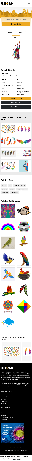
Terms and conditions (13, 450)
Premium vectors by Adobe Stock (14, 119)
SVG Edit (3, 399)
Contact (3, 415)
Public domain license (7, 417)
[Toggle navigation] (29, 3)
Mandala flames (8, 311)
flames (12, 189)
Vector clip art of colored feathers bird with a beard (8, 325)
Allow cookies (17, 459)
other (18, 189)
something (5, 192)
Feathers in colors (24, 295)
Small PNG (16, 107)
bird (10, 185)
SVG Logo (4, 403)
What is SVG (4, 397)
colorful (16, 185)
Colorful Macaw (23, 263)
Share (10, 32)
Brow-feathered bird (24, 215)
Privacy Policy (23, 450)
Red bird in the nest (24, 278)
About (3, 413)
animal (4, 185)
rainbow (24, 189)
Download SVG (16, 98)
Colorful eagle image (8, 294)
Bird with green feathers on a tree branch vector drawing (8, 244)
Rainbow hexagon (24, 231)
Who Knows (14, 192)
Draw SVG (4, 401)
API (6, 450)
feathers (4, 189)
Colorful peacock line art (8, 215)
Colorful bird (22, 247)
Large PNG (16, 102)
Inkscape (4, 395)
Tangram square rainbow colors (24, 310)
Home (3, 411)
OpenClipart (21, 94)
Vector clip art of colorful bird (8, 262)
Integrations (4, 419)
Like (16, 37)
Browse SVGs (16, 24)
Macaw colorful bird (8, 278)
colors (23, 185)
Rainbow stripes (7, 232)
